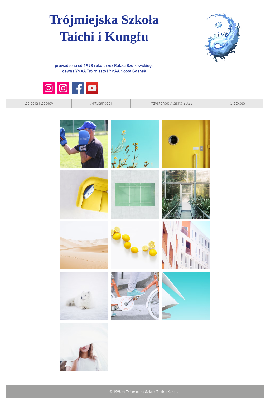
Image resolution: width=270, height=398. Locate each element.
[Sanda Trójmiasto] (63, 88)
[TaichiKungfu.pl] (49, 88)
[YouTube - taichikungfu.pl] (92, 88)
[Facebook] (78, 88)
